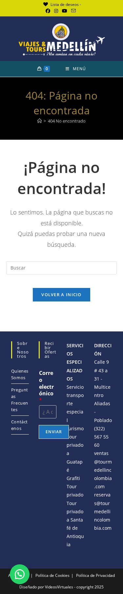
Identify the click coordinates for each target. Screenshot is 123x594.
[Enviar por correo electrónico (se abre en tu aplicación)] (73, 11)
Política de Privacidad (95, 575)
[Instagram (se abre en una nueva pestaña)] (56, 11)
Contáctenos (19, 425)
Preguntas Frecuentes (19, 399)
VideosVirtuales (59, 587)
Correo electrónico (46, 387)
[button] (20, 574)
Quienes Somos (20, 374)
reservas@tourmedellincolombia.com (103, 511)
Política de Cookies (52, 575)
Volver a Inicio (61, 294)
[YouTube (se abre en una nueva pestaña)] (64, 11)
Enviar (54, 432)
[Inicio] (39, 121)
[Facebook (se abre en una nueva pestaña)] (49, 11)
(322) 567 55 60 (101, 436)
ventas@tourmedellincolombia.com (103, 470)
